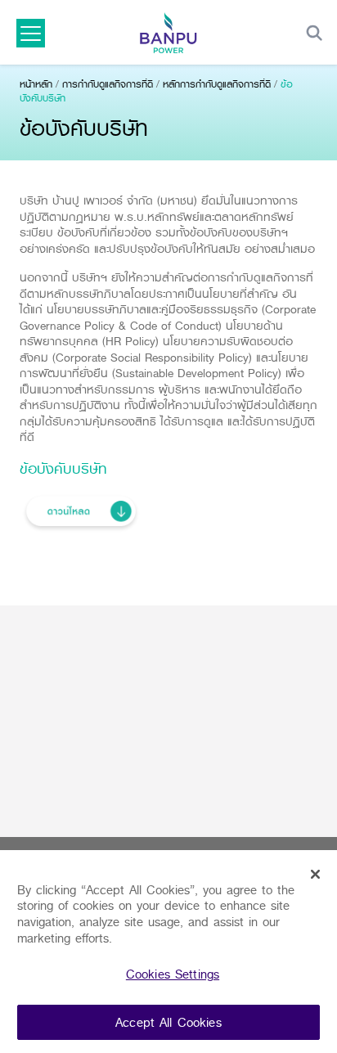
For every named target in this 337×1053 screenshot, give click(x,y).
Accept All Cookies (168, 1022)
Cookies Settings (172, 974)
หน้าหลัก (36, 84)
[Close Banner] (316, 874)
